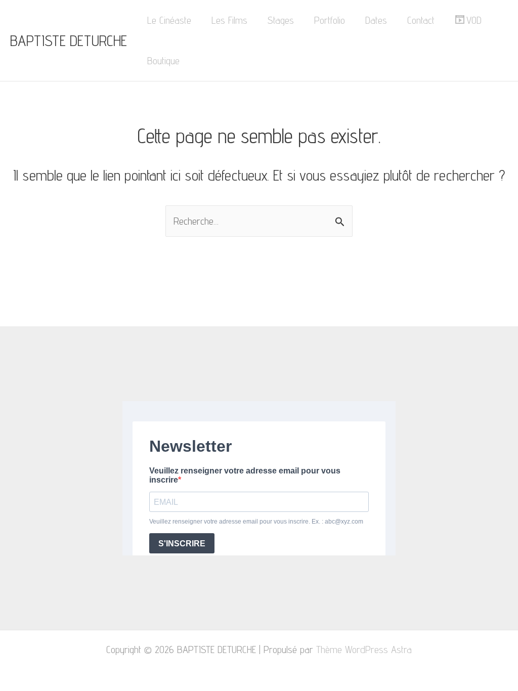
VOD (474, 20)
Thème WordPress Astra (364, 649)
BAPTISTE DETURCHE (68, 40)
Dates (376, 20)
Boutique (163, 61)
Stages (281, 20)
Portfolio (329, 20)
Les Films (229, 20)
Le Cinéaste (169, 20)
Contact (421, 20)
